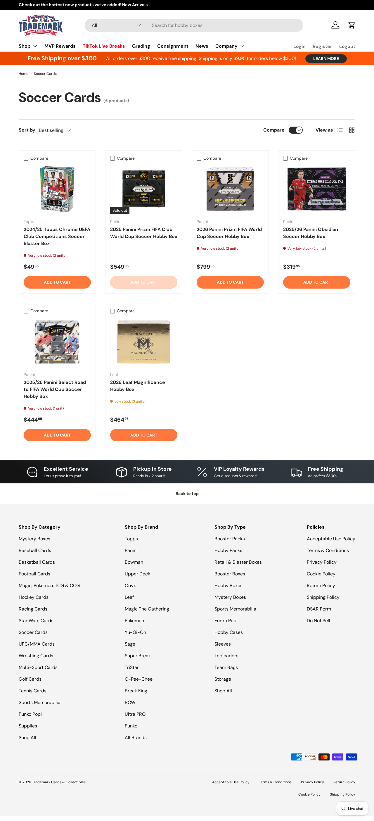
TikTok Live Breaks (104, 46)
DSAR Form (319, 609)
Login (299, 46)
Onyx (130, 585)
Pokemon (134, 621)
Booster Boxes (229, 574)
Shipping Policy (323, 597)
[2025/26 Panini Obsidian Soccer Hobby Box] (316, 189)
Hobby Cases (228, 632)
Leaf (129, 597)
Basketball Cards (37, 562)
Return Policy (321, 585)
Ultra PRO (135, 714)
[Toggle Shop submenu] (35, 45)
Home (23, 73)
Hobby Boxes (228, 585)
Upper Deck (137, 574)
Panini (131, 550)
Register (322, 46)
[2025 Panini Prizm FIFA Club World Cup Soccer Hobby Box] (143, 189)
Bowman (134, 562)
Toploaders (226, 656)
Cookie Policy (321, 574)
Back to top (187, 493)
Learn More (326, 58)
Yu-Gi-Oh (135, 632)
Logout (347, 46)
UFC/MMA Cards (37, 644)
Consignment (172, 46)
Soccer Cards (45, 73)
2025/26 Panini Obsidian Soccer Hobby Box (310, 232)
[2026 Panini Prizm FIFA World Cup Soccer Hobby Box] (230, 189)
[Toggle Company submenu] (242, 45)
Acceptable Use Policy (331, 539)
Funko (131, 726)
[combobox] (194, 25)
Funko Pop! (30, 714)
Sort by (27, 130)
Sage (130, 644)
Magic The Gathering (147, 609)
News (201, 46)
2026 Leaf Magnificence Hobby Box (137, 385)
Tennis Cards (32, 691)
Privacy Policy (322, 562)
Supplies (28, 726)
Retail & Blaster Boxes (238, 562)
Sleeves (222, 644)
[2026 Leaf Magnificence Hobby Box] (143, 341)
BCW (130, 702)
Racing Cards (33, 609)
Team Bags (226, 667)
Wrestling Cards (36, 656)
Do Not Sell (318, 621)
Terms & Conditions (328, 550)
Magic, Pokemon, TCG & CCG (49, 585)
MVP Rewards (60, 46)
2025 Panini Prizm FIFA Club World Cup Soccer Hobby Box (143, 232)
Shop (24, 46)
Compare (274, 130)
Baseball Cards (35, 550)
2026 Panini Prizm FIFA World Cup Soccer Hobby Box (229, 232)
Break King (136, 691)
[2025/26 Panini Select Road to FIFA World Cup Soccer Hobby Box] (57, 341)
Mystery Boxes (34, 539)
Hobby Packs (228, 550)
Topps (131, 539)
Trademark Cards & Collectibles (59, 782)
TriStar (132, 667)
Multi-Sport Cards (38, 667)
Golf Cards (30, 679)
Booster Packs (229, 539)
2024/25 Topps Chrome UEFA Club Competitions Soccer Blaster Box (57, 236)
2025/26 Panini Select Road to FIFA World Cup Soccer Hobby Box (55, 389)
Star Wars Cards (36, 621)
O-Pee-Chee (139, 679)
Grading (141, 46)
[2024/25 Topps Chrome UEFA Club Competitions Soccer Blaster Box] (57, 189)
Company (226, 46)
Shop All (27, 737)
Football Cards (34, 574)
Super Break (138, 656)
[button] (351, 25)
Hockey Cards (34, 597)
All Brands (136, 737)
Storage (222, 679)
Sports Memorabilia (39, 702)
